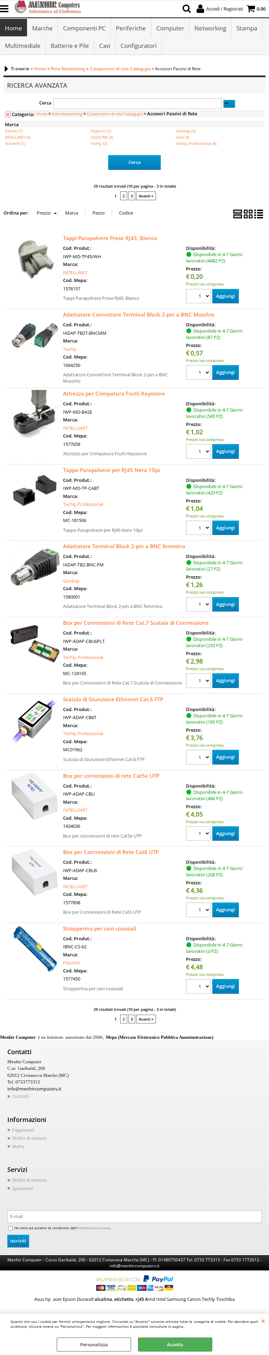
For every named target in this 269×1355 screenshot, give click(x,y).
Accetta (175, 1344)
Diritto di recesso (29, 1138)
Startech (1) (15, 143)
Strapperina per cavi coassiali (99, 928)
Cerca (45, 103)
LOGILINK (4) (101, 137)
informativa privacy (93, 1227)
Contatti (20, 1096)
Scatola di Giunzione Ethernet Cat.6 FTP (113, 699)
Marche (42, 28)
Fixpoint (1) (100, 130)
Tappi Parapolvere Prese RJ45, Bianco (110, 237)
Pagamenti (23, 1130)
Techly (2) (98, 143)
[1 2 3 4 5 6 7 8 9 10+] (199, 297)
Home (13, 28)
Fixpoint (71, 962)
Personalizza (94, 1344)
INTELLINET (75, 272)
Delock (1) (13, 130)
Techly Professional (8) (196, 143)
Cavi (104, 46)
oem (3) (182, 137)
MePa (18, 1146)
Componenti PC (84, 28)
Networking (210, 28)
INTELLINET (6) (17, 137)
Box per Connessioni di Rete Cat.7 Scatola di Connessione (136, 622)
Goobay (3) (185, 130)
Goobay (71, 581)
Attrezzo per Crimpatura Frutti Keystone (114, 393)
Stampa (246, 28)
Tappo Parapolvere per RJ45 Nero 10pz (111, 469)
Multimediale (23, 46)
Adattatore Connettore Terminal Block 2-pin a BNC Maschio (138, 314)
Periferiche (131, 28)
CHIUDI (263, 1320)
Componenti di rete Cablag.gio (115, 113)
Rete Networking (67, 113)
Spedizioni (22, 1188)
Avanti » (146, 195)
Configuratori (138, 46)
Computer (170, 28)
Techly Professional (83, 504)
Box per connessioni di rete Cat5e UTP (111, 775)
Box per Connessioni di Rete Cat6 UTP (111, 851)
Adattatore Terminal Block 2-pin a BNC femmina (124, 546)
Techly (69, 349)
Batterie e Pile (70, 46)
